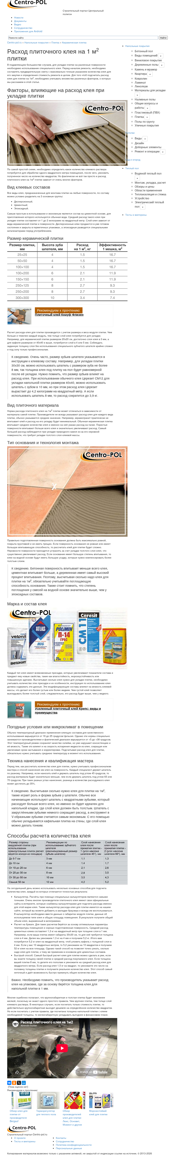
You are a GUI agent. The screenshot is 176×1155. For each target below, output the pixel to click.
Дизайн (139, 143)
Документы (20, 21)
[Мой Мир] (24, 1083)
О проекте (20, 1137)
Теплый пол (132, 168)
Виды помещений (146, 55)
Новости (18, 17)
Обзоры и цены (144, 186)
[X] (19, 1083)
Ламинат (140, 82)
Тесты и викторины (136, 214)
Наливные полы (145, 99)
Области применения (148, 190)
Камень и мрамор (146, 69)
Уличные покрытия (147, 125)
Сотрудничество (23, 27)
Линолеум (141, 86)
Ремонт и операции (147, 151)
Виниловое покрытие (148, 60)
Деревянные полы (146, 64)
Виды (138, 138)
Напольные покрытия (36, 42)
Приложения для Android (28, 31)
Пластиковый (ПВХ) (147, 112)
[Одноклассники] (14, 1083)
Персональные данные (69, 1148)
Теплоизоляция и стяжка (150, 194)
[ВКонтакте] (9, 1083)
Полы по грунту (145, 122)
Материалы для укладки (150, 90)
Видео (17, 24)
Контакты (61, 1137)
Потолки (130, 132)
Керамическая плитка (74, 42)
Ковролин (141, 78)
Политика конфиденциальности (74, 1144)
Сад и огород (132, 159)
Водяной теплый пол (148, 173)
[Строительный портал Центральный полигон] (27, 4)
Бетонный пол (144, 51)
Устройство (142, 198)
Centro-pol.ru (14, 42)
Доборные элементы (148, 147)
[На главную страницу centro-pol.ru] (21, 1129)
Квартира (141, 74)
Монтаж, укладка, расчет (150, 182)
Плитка (55, 42)
